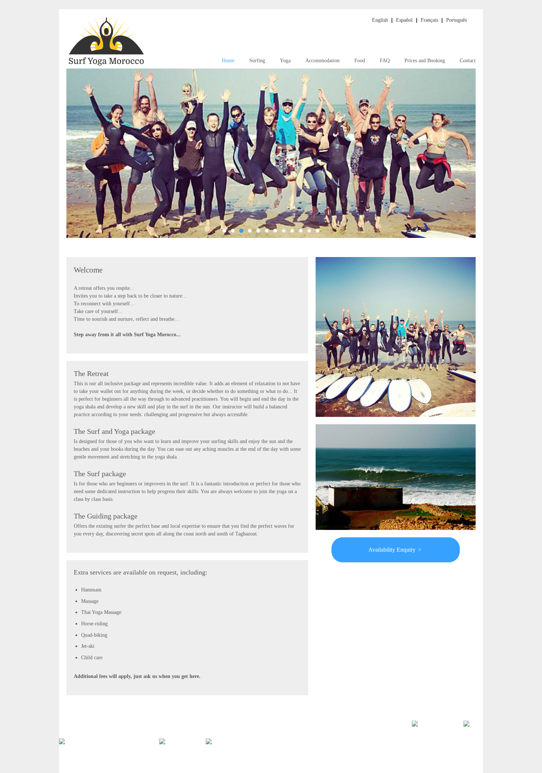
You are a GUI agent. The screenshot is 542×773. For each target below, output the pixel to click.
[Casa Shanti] (174, 747)
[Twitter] (422, 727)
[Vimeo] (473, 727)
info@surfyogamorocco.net (145, 728)
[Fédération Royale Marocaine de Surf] (101, 747)
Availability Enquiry (394, 550)
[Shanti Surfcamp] (226, 747)
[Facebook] (448, 727)
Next (483, 158)
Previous (58, 158)
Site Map (411, 749)
